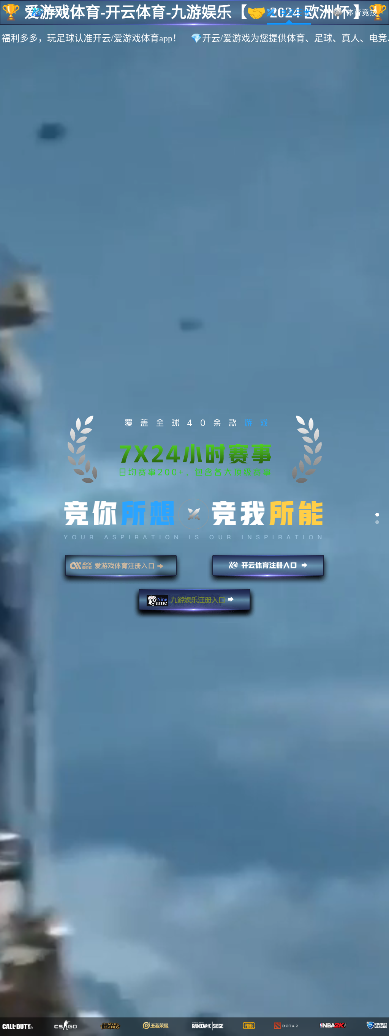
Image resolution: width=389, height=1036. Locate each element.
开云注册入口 (268, 569)
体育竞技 (355, 12)
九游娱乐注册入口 (194, 603)
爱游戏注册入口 (120, 569)
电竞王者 (289, 12)
